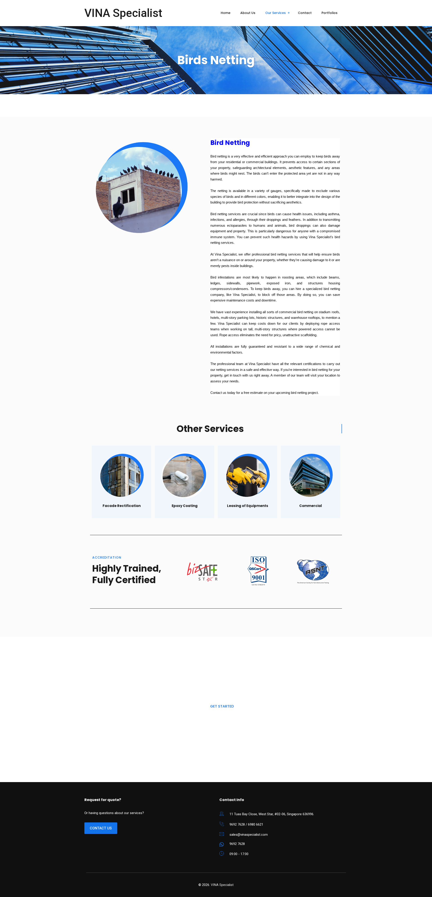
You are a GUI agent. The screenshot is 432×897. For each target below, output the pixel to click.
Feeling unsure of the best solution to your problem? (222, 664)
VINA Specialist (123, 13)
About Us (247, 13)
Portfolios (330, 13)
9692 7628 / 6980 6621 (246, 824)
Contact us (101, 828)
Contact (305, 13)
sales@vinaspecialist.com (249, 835)
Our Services (275, 13)
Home (225, 13)
